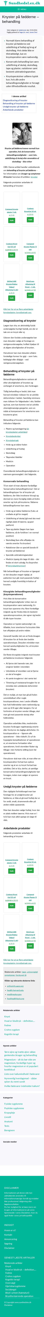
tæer (24, 972)
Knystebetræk (12, 441)
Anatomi (8, 1122)
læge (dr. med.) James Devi (28, 32)
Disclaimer (8, 1305)
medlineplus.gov (14, 995)
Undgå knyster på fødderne (15, 107)
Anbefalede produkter (13, 110)
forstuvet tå (21, 975)
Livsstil (7, 1117)
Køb (12, 220)
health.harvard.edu (15, 990)
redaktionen (22, 30)
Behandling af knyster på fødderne (19, 104)
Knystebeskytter (13, 436)
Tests (6, 1126)
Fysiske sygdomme (13, 1104)
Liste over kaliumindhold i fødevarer (22, 1074)
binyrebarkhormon (16, 566)
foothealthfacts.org (15, 999)
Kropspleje (9, 1113)
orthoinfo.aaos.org (15, 986)
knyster (34, 177)
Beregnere (9, 1130)
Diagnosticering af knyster (15, 100)
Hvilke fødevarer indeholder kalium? (22, 1086)
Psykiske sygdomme (14, 1108)
